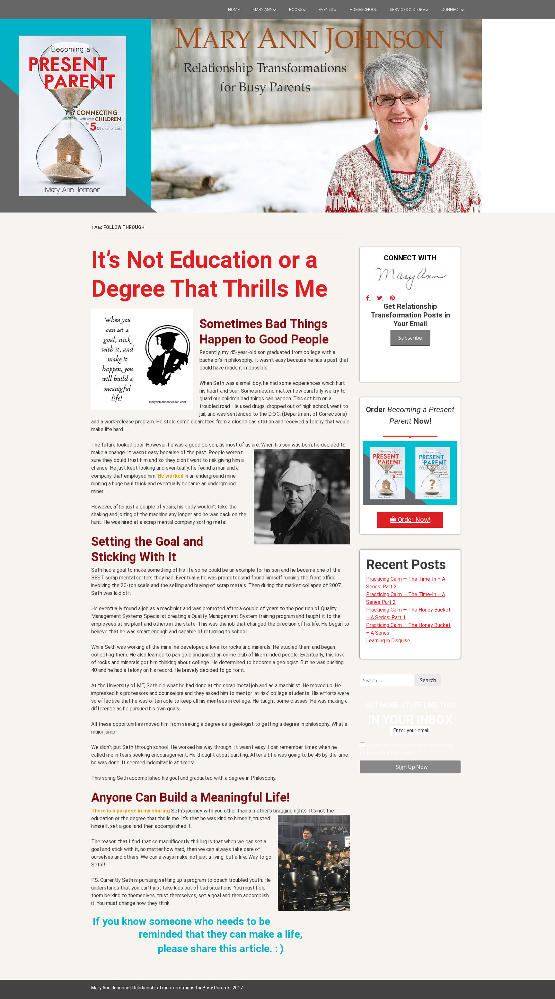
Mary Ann (262, 9)
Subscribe (410, 337)
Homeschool (363, 9)
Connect (450, 9)
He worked (170, 476)
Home (234, 9)
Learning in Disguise (388, 641)
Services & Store (407, 9)
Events (326, 9)
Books (295, 9)
